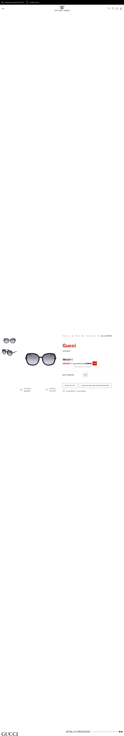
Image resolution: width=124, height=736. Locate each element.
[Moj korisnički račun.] (121, 8)
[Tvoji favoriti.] (113, 8)
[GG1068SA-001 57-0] (40, 359)
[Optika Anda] (62, 8)
